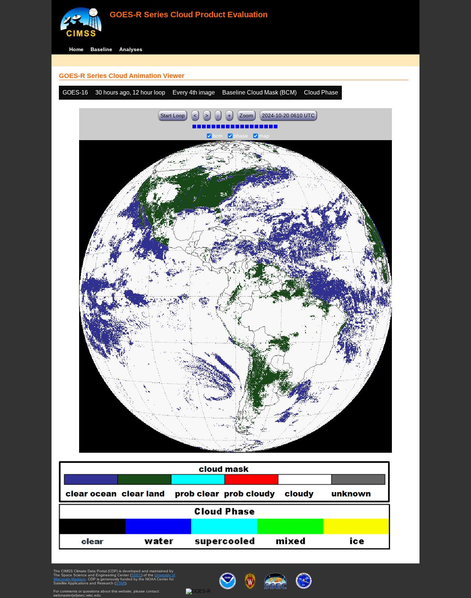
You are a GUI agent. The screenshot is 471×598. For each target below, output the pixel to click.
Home (76, 49)
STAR (120, 583)
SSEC (136, 575)
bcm (218, 136)
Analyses (130, 49)
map (264, 136)
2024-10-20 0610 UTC (288, 115)
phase (241, 136)
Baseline (101, 49)
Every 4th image (194, 92)
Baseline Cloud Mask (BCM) (259, 92)
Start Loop (172, 115)
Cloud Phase (321, 92)
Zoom (246, 115)
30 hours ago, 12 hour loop (130, 92)
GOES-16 (75, 92)
